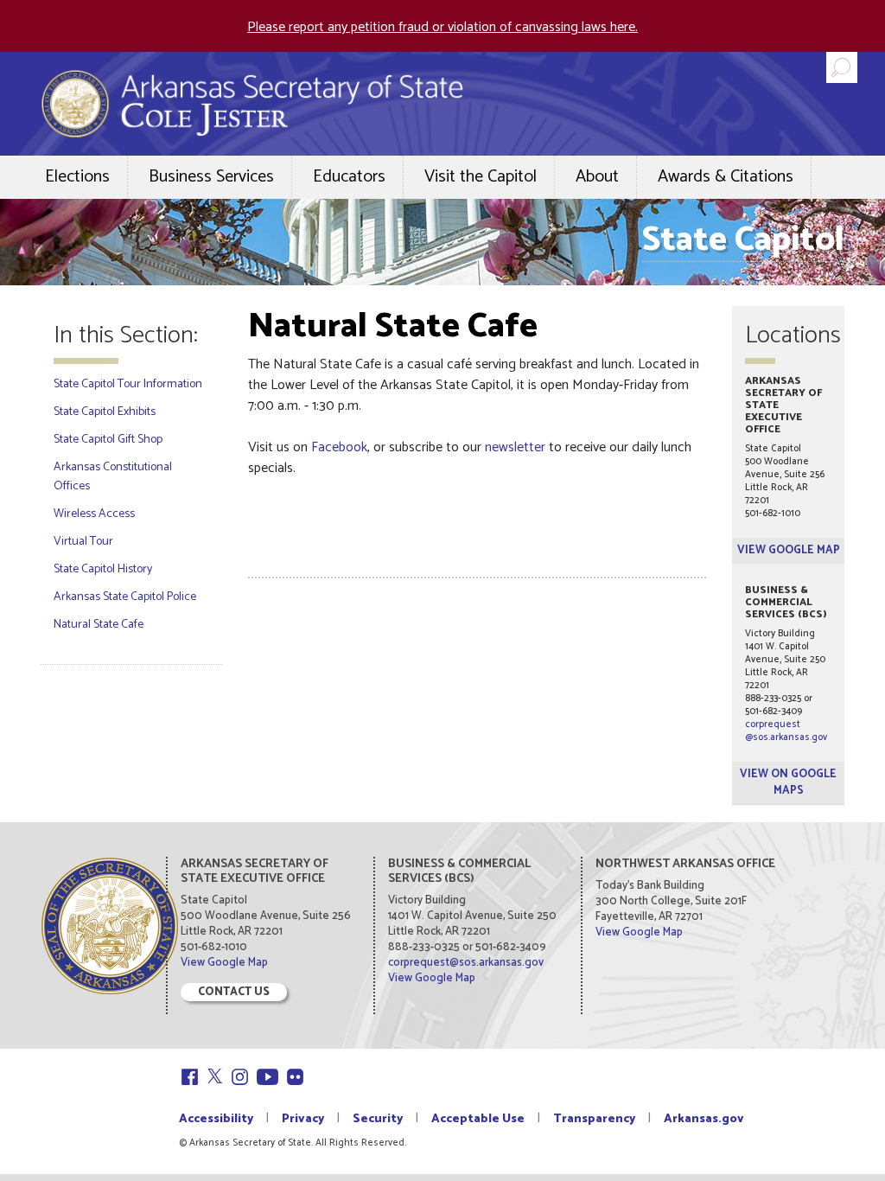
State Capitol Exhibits (105, 412)
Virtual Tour (83, 542)
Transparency (594, 1119)
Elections (77, 177)
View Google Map (788, 550)
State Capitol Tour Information (128, 384)
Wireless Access (94, 514)
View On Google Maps (788, 783)
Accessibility (216, 1119)
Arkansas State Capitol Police (125, 597)
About (597, 177)
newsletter (515, 447)
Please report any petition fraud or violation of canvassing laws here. (442, 27)
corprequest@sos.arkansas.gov (786, 731)
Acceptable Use (478, 1119)
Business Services (211, 177)
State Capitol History (103, 569)
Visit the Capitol (480, 177)
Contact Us (234, 992)
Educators (349, 177)
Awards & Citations (725, 177)
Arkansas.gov (704, 1119)
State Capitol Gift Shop (108, 440)
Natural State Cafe (98, 625)
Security (378, 1119)
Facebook (339, 447)
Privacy (303, 1119)
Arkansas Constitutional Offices (113, 476)
